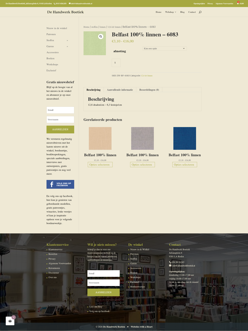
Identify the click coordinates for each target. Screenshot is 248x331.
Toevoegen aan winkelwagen (147, 62)
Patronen (51, 34)
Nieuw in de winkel (56, 28)
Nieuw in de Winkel (139, 249)
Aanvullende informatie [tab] (120, 90)
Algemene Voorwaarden (224, 4)
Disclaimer (54, 272)
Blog (182, 12)
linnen (102, 26)
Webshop (169, 12)
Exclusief (51, 70)
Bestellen (53, 254)
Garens (50, 46)
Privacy (210, 4)
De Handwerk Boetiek (114, 326)
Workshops (52, 64)
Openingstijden (199, 4)
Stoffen (50, 40)
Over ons (53, 277)
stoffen (94, 26)
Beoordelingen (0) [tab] (149, 90)
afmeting (119, 51)
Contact (192, 12)
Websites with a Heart (141, 326)
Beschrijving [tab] (93, 90)
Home (158, 12)
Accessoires (52, 52)
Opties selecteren (99, 164)
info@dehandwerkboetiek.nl (183, 265)
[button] (100, 36)
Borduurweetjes (137, 286)
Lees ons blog (95, 306)
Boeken (50, 58)
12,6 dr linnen (114, 26)
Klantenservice (55, 249)
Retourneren (54, 268)
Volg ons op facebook (99, 311)
